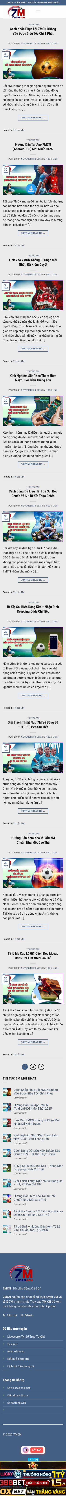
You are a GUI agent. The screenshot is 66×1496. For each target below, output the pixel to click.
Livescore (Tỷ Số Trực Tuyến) (26, 1336)
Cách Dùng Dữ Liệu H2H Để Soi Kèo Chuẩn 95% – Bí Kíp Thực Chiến (33, 493)
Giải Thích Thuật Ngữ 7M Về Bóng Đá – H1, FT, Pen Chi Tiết (33, 724)
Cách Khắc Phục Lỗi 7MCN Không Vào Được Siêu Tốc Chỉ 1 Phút (33, 31)
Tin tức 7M (33, 25)
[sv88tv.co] (18, 11)
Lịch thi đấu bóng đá (20, 1366)
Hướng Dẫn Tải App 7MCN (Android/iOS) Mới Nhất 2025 (33, 146)
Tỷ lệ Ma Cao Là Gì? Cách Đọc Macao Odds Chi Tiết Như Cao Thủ (33, 955)
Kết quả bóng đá (18, 1359)
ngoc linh (52, 43)
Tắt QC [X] (33, 1459)
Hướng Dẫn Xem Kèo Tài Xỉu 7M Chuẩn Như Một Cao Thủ (33, 840)
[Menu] (38, 11)
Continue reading (33, 117)
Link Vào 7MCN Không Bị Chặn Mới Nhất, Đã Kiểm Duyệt (33, 262)
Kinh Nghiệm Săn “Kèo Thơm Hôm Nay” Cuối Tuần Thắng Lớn (33, 378)
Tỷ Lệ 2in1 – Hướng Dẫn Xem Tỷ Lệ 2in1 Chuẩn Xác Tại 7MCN (37, 1228)
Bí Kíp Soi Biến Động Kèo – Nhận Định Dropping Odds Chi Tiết (33, 609)
